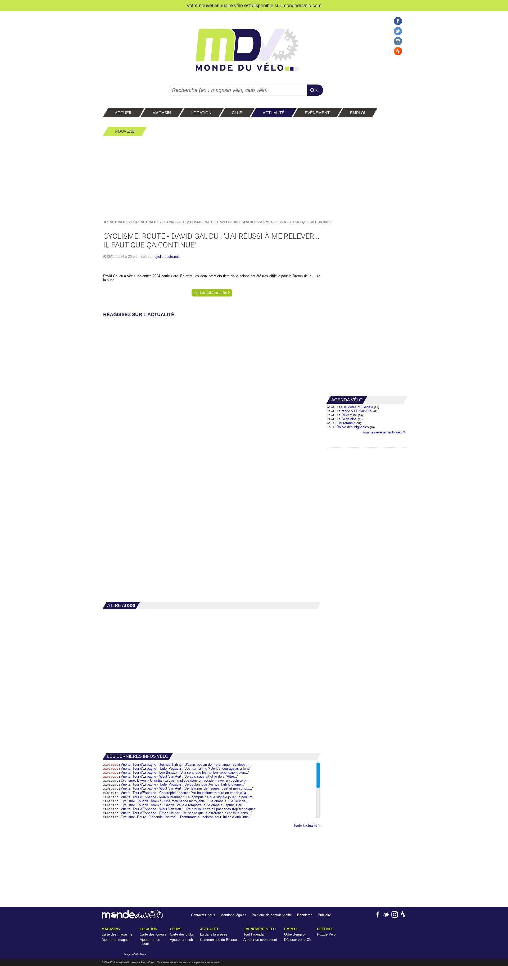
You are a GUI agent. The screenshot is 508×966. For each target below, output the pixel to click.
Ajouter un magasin (116, 940)
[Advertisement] (254, 178)
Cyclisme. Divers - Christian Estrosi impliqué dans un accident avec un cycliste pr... (185, 780)
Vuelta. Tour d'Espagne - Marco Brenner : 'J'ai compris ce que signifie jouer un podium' (187, 797)
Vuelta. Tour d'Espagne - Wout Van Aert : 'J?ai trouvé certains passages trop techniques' (188, 809)
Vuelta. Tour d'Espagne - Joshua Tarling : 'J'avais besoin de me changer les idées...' (185, 764)
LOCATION (148, 929)
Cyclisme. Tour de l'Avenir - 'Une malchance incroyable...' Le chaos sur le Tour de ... (185, 801)
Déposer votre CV (297, 940)
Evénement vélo (259, 929)
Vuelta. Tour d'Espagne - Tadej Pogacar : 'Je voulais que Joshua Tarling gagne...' (182, 784)
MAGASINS (111, 929)
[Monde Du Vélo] (104, 222)
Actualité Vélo (123, 222)
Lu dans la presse (213, 934)
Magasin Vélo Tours (135, 954)
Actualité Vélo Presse (161, 222)
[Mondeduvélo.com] (132, 917)
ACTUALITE (209, 929)
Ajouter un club (181, 940)
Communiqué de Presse (218, 940)
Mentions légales (233, 915)
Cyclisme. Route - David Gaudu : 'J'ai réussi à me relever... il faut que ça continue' (259, 222)
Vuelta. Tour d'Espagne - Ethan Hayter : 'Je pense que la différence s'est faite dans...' (186, 813)
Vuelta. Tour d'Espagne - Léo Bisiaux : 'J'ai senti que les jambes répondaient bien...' (185, 772)
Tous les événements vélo (382, 432)
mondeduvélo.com (126, 962)
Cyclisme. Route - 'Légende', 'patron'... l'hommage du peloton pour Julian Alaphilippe (185, 817)
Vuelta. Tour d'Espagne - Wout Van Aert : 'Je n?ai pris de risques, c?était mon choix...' (187, 788)
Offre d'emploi (294, 934)
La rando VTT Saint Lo (354, 411)
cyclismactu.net (167, 257)
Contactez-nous (203, 915)
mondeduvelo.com (302, 5)
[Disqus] (211, 385)
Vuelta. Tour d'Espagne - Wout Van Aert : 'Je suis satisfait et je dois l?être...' (179, 776)
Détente (325, 929)
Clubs (176, 929)
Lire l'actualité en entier (211, 292)
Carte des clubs (182, 934)
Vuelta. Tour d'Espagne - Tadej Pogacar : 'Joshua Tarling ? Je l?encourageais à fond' (185, 768)
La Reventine (347, 415)
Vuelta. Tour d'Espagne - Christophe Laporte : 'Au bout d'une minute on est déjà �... (185, 793)
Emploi (291, 929)
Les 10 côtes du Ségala (355, 407)
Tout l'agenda (253, 934)
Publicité (324, 915)
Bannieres (304, 915)
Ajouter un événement (260, 940)
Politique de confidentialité (272, 915)
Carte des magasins (117, 934)
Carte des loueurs (153, 934)
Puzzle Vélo (326, 934)
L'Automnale (346, 423)
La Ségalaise (347, 419)
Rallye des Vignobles (353, 427)
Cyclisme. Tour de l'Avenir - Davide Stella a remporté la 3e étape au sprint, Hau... (183, 805)
